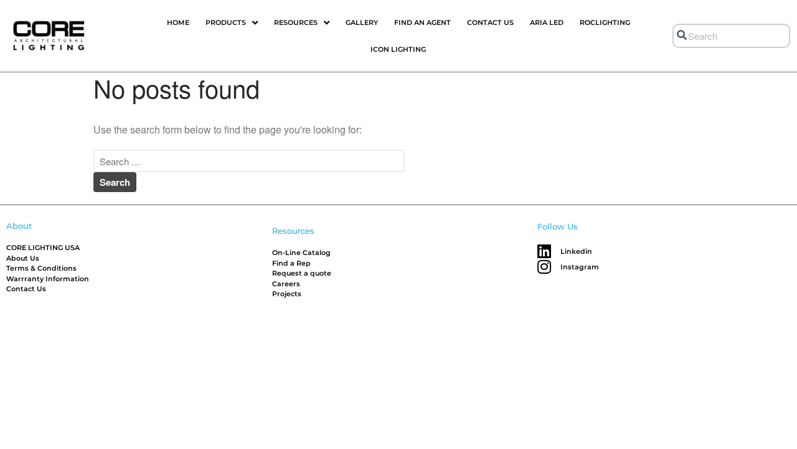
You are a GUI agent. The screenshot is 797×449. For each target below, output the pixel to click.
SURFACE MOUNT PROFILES (718, 329)
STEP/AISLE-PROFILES (708, 410)
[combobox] (731, 36)
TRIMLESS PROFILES (705, 369)
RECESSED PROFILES (707, 349)
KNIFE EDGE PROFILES (709, 390)
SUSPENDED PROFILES (710, 430)
